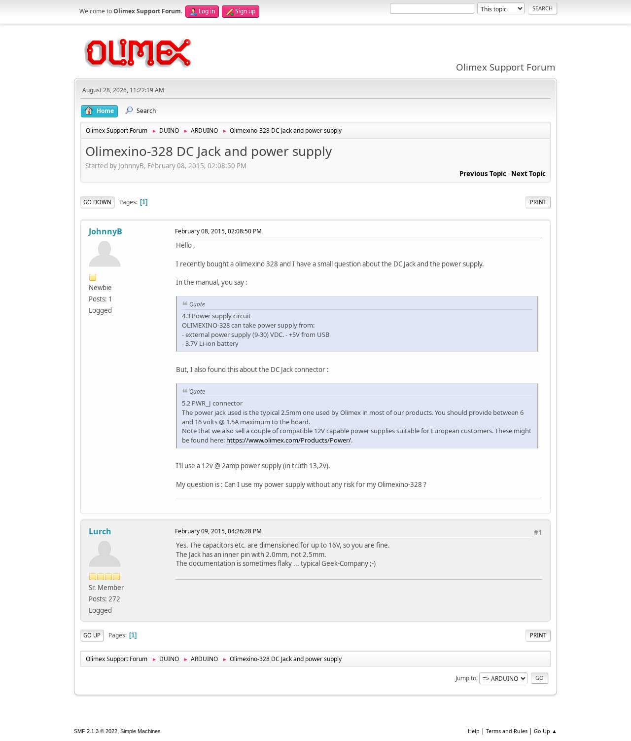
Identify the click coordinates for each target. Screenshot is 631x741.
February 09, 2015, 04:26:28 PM (218, 531)
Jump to (466, 677)
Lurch (100, 531)
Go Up (92, 635)
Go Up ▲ (545, 731)
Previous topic (482, 173)
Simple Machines (140, 731)
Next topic (528, 173)
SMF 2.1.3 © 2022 (95, 731)
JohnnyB (105, 231)
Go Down (97, 202)
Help (474, 731)
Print (538, 202)
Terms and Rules (506, 731)
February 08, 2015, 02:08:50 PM (218, 231)
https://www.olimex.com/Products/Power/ (288, 440)
